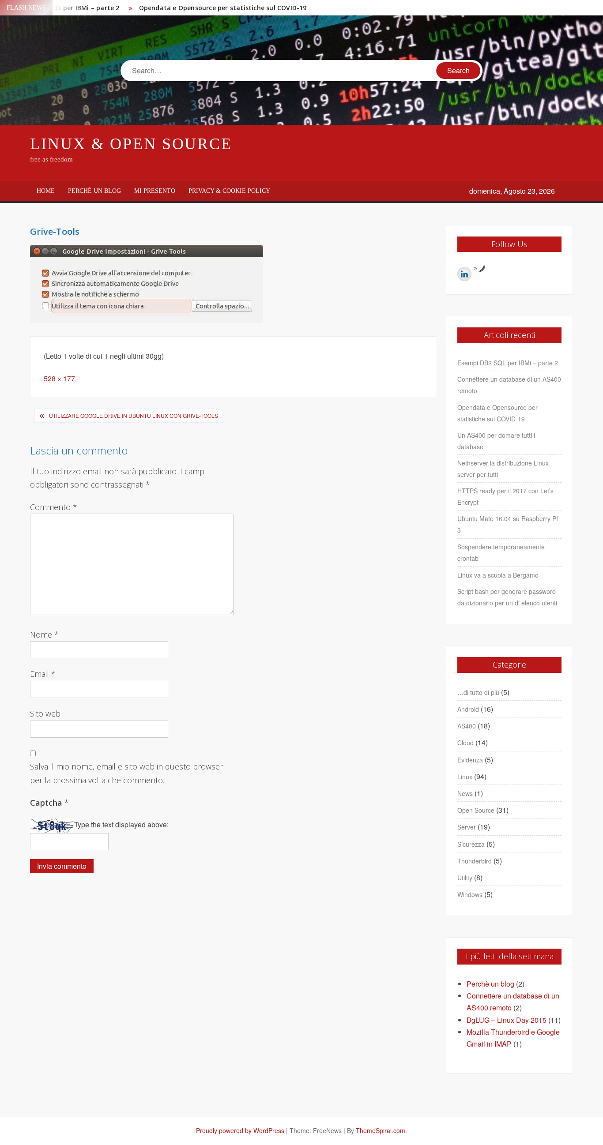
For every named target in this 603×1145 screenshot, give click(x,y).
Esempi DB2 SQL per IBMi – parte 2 (507, 362)
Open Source (475, 810)
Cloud (465, 742)
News (465, 793)
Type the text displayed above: (121, 824)
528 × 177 (59, 378)
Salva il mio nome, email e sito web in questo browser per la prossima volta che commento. (126, 773)
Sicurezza (471, 844)
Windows (469, 894)
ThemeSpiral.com (380, 1130)
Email (43, 673)
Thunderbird (474, 860)
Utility (464, 877)
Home (46, 191)
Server (466, 826)
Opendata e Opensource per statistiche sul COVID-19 (223, 8)
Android (468, 709)
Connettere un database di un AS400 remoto (509, 385)
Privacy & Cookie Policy (229, 191)
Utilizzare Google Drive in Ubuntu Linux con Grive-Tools (133, 415)
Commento (53, 507)
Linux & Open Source (131, 144)
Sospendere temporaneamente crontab (501, 552)
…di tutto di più (478, 692)
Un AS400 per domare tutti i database (496, 441)
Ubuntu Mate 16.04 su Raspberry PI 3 (507, 524)
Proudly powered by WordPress (240, 1130)
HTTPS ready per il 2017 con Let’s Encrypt (505, 496)
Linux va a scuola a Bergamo (498, 575)
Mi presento (154, 191)
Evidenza (470, 759)
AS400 (466, 725)
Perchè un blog (94, 191)
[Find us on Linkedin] (464, 274)
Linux (464, 776)
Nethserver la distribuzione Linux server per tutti (503, 468)
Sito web (45, 713)
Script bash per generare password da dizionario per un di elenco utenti (507, 597)
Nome (44, 634)
